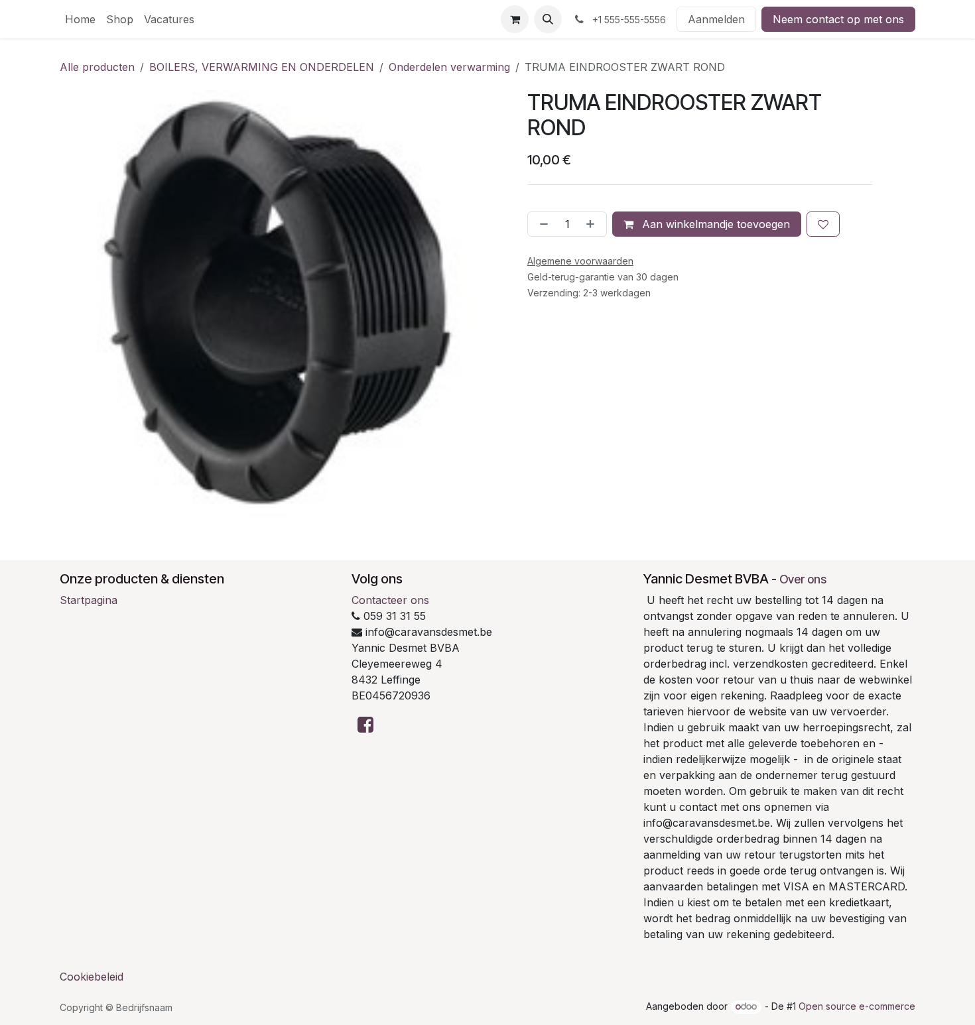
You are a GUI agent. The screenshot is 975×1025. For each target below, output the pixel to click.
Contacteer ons (390, 600)
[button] (548, 19)
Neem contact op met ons (838, 19)
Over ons (802, 579)
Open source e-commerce (857, 1006)
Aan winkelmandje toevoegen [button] (714, 224)
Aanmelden (716, 19)
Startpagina (88, 600)
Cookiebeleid (91, 976)
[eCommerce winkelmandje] (515, 19)
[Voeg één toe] (593, 224)
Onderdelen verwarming (449, 67)
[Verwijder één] (541, 224)
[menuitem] (80, 19)
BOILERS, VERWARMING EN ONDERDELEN (261, 67)
